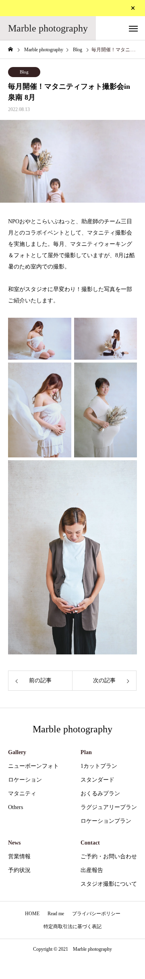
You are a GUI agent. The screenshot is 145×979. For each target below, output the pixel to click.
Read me (56, 913)
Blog (24, 71)
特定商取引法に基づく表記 (73, 926)
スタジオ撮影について (109, 884)
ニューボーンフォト (33, 766)
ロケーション (25, 780)
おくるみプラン (100, 793)
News (14, 843)
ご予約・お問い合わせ (109, 856)
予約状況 (19, 870)
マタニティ (22, 793)
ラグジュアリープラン (109, 807)
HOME (32, 913)
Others (15, 807)
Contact (90, 843)
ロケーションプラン (106, 821)
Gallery (17, 752)
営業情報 (19, 856)
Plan (86, 752)
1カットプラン (99, 766)
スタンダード (97, 780)
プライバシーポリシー (96, 913)
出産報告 (92, 870)
